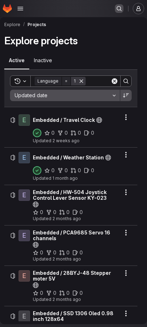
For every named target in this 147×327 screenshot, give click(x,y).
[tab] (16, 60)
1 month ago (65, 178)
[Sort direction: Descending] (126, 95)
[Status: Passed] (37, 133)
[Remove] (81, 81)
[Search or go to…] (119, 8)
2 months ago (66, 218)
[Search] (126, 81)
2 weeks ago (66, 140)
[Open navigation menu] (20, 8)
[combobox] (65, 95)
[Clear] (114, 81)
